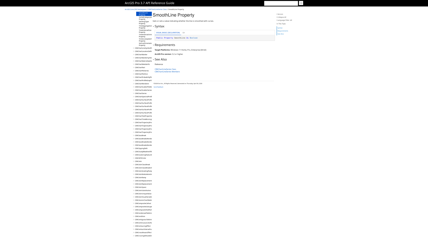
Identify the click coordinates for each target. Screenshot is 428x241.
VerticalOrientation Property (146, 44)
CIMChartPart (140, 67)
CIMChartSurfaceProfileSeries (146, 113)
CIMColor (138, 161)
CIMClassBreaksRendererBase (146, 145)
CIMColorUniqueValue (143, 194)
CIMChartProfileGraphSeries (145, 80)
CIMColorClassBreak (142, 164)
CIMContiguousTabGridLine (145, 219)
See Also (281, 34)
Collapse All (282, 17)
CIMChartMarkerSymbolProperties (147, 58)
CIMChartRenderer (142, 84)
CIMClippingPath (141, 148)
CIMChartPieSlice (141, 74)
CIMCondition (140, 216)
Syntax (280, 28)
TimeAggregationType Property (147, 27)
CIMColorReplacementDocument (147, 181)
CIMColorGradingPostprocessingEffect (149, 171)
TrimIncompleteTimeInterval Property (149, 40)
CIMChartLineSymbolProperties (146, 48)
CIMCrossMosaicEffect (143, 232)
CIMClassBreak (140, 135)
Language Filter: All (285, 20)
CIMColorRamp (140, 177)
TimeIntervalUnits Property (145, 35)
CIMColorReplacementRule (145, 184)
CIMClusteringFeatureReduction (147, 155)
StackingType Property (144, 22)
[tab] (168, 32)
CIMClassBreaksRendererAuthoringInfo (149, 142)
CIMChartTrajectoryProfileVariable (147, 132)
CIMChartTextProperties (144, 116)
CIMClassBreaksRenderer (144, 139)
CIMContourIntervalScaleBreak (146, 229)
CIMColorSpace (140, 187)
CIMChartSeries (141, 93)
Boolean (194, 38)
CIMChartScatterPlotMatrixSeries (147, 87)
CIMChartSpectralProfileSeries (146, 97)
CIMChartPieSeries (142, 71)
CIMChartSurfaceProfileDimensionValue (150, 103)
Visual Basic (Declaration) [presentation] (168, 32)
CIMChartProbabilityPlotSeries (146, 77)
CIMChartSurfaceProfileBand (145, 100)
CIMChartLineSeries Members (167, 71)
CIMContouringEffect (143, 226)
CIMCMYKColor (140, 158)
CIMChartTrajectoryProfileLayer (146, 126)
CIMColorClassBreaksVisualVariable (148, 168)
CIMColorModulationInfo (144, 174)
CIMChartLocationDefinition (145, 51)
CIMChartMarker (141, 54)
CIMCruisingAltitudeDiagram (146, 236)
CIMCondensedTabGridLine (145, 213)
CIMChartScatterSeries (143, 90)
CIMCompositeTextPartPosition (146, 210)
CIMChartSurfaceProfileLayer (145, 109)
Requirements (283, 31)
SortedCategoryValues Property (147, 18)
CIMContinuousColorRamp (145, 223)
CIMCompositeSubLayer (144, 207)
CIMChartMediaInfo (142, 64)
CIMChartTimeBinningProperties (147, 119)
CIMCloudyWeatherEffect (144, 152)
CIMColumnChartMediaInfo (145, 200)
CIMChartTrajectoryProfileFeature (147, 122)
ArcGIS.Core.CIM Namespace (135, 9)
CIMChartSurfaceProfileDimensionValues (150, 106)
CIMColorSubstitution (143, 190)
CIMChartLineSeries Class (157, 9)
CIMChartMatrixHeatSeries (145, 61)
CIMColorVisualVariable (143, 197)
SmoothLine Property (143, 14)
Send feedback (158, 87)
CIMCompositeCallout (143, 203)
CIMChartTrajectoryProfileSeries (147, 129)
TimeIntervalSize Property (145, 31)
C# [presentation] (184, 32)
